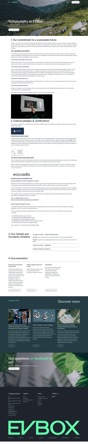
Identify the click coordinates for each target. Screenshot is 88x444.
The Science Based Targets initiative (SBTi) (22, 157)
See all (9, 396)
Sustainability (40, 403)
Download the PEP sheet (14, 290)
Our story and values (41, 396)
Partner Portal (25, 401)
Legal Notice (31, 437)
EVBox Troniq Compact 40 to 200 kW (14, 399)
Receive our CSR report (50, 290)
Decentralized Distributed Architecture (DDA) (12, 411)
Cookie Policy (21, 437)
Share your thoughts (13, 368)
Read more (11, 345)
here (38, 225)
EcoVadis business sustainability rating (21, 178)
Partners (25, 393)
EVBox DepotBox (11, 407)
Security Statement (65, 437)
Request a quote (75, 2)
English (67, 2)
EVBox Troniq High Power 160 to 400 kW (14, 401)
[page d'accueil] (15, 2)
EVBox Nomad (10, 409)
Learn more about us (13, 29)
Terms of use (41, 437)
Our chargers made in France (43, 398)
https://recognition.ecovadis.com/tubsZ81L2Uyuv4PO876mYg (25, 199)
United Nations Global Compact (19, 136)
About (40, 393)
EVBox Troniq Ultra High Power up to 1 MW (14, 404)
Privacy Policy (10, 437)
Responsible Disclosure (53, 437)
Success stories (25, 398)
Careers (39, 401)
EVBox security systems (12, 413)
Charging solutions (14, 393)
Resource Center (31, 290)
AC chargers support (12, 415)
